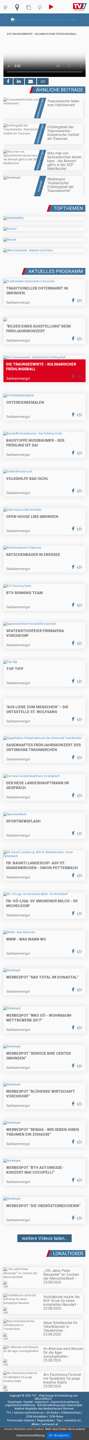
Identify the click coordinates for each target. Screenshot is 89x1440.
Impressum (42, 1402)
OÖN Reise (56, 1416)
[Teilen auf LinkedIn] (18, 81)
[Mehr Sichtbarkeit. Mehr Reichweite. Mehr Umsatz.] (44, 19)
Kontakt (28, 1402)
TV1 (8, 1412)
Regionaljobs (45, 1420)
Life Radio (52, 1412)
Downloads (15, 1402)
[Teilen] (30, 81)
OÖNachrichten (71, 1412)
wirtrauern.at (50, 1424)
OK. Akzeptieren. (59, 1435)
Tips (59, 1420)
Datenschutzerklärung (65, 1402)
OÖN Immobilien (36, 1416)
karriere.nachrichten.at (28, 1412)
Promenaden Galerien (20, 1420)
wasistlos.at (72, 1420)
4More (35, 1424)
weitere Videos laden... (44, 1238)
